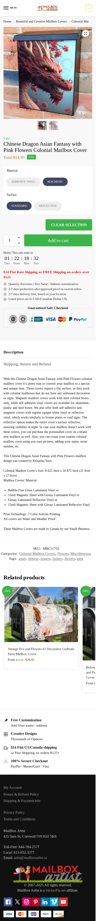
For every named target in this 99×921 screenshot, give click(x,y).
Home (7, 21)
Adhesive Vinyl (23, 181)
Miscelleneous (80, 553)
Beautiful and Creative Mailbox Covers (41, 21)
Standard (19, 206)
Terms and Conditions (19, 819)
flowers (69, 558)
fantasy (57, 558)
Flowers (63, 553)
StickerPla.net (56, 890)
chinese (33, 558)
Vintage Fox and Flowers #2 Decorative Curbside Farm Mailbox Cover (41, 651)
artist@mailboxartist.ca (30, 858)
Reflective (48, 206)
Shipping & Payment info (22, 801)
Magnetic (55, 181)
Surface (12, 194)
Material (12, 170)
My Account (12, 788)
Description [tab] (13, 352)
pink (80, 558)
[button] (88, 8)
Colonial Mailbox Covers (37, 553)
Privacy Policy (14, 812)
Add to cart (58, 240)
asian (22, 558)
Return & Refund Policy (21, 794)
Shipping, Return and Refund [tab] (27, 364)
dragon (46, 558)
